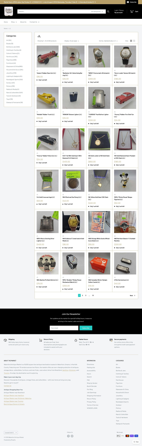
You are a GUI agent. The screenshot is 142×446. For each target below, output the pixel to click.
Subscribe (133, 2)
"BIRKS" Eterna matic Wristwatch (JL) (98, 74)
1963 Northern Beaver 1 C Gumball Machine (124, 240)
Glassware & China (122, 389)
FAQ (88, 380)
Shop (13, 22)
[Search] (108, 11)
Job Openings (91, 392)
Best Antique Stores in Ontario (14, 404)
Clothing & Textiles (122, 374)
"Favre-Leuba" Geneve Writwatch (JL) (124, 74)
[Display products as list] (134, 41)
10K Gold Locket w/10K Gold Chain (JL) (99, 157)
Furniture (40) (11, 63)
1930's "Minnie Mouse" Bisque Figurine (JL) (123, 198)
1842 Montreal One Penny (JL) (71, 197)
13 (93, 295)
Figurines (119, 383)
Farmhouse (120, 380)
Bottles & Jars (121, 370)
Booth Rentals (92, 386)
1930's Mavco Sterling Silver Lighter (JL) (45, 240)
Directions (90, 364)
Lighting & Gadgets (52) (14, 76)
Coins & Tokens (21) (12, 53)
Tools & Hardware (122, 417)
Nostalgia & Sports (122, 402)
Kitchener (72, 370)
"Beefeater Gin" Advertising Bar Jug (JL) (72, 74)
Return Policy (91, 399)
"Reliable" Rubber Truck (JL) (45, 114)
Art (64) (8, 40)
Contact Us (33, 22)
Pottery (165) (10, 86)
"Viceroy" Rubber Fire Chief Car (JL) (124, 116)
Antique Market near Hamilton (14, 395)
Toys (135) (9, 99)
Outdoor (119, 405)
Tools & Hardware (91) (13, 96)
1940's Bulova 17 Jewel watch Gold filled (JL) (73, 240)
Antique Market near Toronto (13, 401)
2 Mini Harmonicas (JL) (121, 280)
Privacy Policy (91, 402)
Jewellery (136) (11, 73)
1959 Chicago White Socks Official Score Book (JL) (99, 240)
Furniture (119, 386)
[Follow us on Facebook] (68, 436)
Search (89, 377)
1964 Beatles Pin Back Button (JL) (47, 280)
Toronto (6, 373)
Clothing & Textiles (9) (13, 50)
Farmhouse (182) (11, 56)
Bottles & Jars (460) (13, 47)
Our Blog (90, 389)
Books (118, 367)
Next (131, 295)
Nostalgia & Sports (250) (14, 79)
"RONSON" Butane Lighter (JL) (72, 114)
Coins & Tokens (121, 377)
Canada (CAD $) (9, 432)
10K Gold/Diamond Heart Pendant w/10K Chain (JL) (124, 157)
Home (6, 22)
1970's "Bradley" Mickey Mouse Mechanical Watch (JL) (71, 281)
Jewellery (119, 395)
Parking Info (91, 367)
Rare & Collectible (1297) (14, 92)
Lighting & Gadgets (122, 399)
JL (10, 28)
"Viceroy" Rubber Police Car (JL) (47, 156)
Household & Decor (122, 392)
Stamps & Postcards (123, 424)
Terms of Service (92, 405)
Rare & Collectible (122, 414)
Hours (89, 374)
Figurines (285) (11, 60)
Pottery (118, 408)
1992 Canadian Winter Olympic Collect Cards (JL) (97, 281)
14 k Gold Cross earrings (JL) (46, 197)
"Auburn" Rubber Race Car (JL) (46, 73)
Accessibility (91, 370)
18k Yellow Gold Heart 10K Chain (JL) (98, 198)
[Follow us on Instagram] (72, 436)
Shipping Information (94, 395)
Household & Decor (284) (14, 70)
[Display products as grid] (131, 41)
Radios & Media (121, 411)
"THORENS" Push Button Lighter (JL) (98, 116)
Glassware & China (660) (14, 66)
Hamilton (65, 370)
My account (118, 12)
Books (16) (9, 43)
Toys (117, 420)
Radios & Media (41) (12, 89)
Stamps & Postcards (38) (14, 102)
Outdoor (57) (10, 83)
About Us (23, 22)
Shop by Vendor (92, 383)
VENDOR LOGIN (92, 408)
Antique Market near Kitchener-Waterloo (17, 398)
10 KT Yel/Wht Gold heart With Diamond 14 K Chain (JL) (72, 157)
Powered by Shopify (9, 440)
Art (117, 364)
